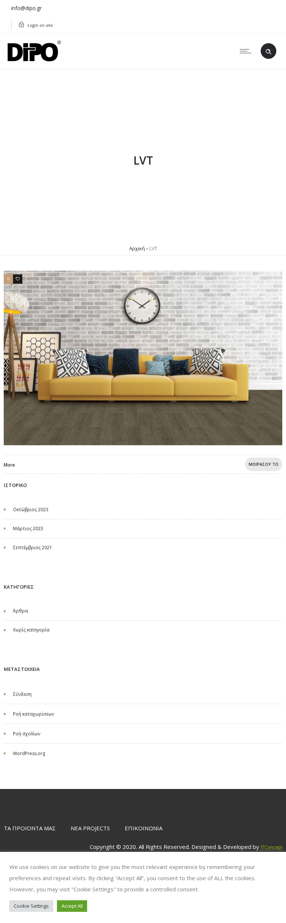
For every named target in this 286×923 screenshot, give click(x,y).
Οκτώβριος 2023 (30, 509)
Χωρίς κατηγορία (31, 630)
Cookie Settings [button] (31, 906)
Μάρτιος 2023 (28, 528)
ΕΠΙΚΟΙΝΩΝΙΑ (143, 828)
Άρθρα (20, 611)
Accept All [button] (72, 906)
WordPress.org (29, 753)
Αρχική (137, 248)
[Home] (34, 59)
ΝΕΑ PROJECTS (90, 828)
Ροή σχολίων (26, 734)
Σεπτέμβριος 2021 (32, 547)
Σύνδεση (22, 694)
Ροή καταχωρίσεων (33, 714)
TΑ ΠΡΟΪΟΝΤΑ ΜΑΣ (30, 828)
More (9, 465)
